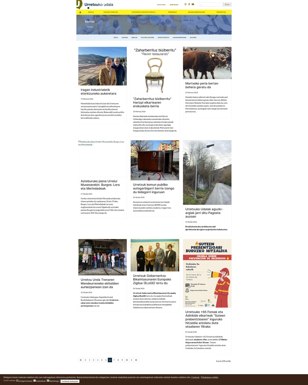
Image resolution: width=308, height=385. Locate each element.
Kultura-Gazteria (147, 37)
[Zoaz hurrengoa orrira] (131, 360)
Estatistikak (40, 381)
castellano (161, 4)
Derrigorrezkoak (25, 381)
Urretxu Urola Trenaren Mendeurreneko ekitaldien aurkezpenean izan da (100, 283)
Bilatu (227, 4)
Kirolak (134, 37)
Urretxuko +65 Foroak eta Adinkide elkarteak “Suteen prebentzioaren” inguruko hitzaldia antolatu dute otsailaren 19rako (205, 319)
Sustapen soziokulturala (143, 12)
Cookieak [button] (195, 377)
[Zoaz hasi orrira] (80, 360)
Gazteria (193, 37)
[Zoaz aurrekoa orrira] (85, 360)
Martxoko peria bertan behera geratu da (201, 85)
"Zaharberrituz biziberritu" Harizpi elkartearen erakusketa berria (152, 102)
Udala (91, 12)
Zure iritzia (174, 4)
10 (127, 360)
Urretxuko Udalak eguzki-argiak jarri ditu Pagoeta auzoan (204, 212)
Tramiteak (221, 12)
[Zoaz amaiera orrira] (136, 360)
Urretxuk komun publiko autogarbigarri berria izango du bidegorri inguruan (153, 188)
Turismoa (172, 12)
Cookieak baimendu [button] (70, 381)
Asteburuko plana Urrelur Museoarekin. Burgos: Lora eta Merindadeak (100, 184)
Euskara (125, 37)
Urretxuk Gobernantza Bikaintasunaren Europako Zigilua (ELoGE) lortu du (152, 279)
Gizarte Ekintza (110, 12)
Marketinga (54, 381)
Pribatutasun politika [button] (209, 377)
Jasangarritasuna (196, 12)
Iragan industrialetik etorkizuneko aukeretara (98, 91)
